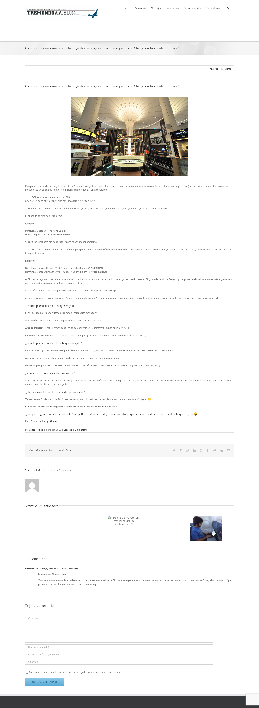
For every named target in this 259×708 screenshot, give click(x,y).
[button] (228, 8)
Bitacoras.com (31, 568)
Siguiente (226, 68)
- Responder (72, 568)
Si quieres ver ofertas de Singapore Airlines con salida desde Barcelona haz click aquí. (71, 406)
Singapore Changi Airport (44, 421)
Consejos (68, 429)
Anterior (214, 68)
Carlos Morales (36, 429)
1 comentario (81, 429)
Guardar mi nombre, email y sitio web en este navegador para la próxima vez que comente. (75, 672)
